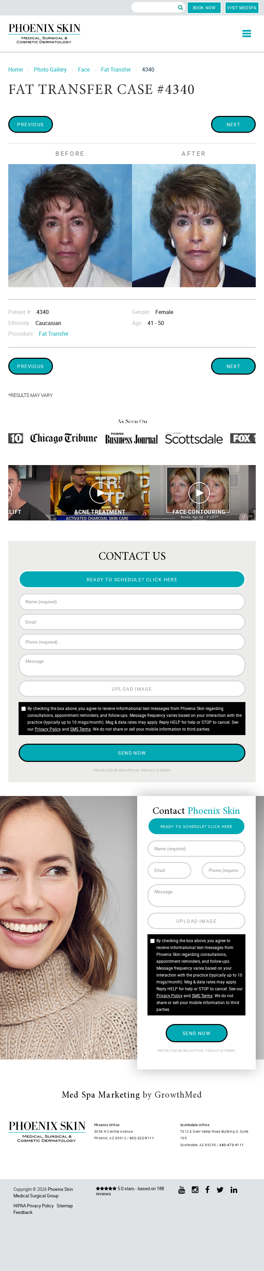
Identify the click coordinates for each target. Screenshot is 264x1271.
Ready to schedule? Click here (132, 579)
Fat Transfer (116, 69)
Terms (164, 770)
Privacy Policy (48, 729)
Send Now (132, 753)
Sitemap (65, 1206)
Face (84, 69)
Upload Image (132, 689)
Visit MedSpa (241, 7)
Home (15, 69)
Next (234, 124)
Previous (30, 124)
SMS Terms (80, 729)
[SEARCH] (180, 7)
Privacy (148, 770)
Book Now (204, 7)
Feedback (23, 1212)
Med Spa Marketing (101, 1095)
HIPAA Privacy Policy (33, 1206)
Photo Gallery (50, 69)
